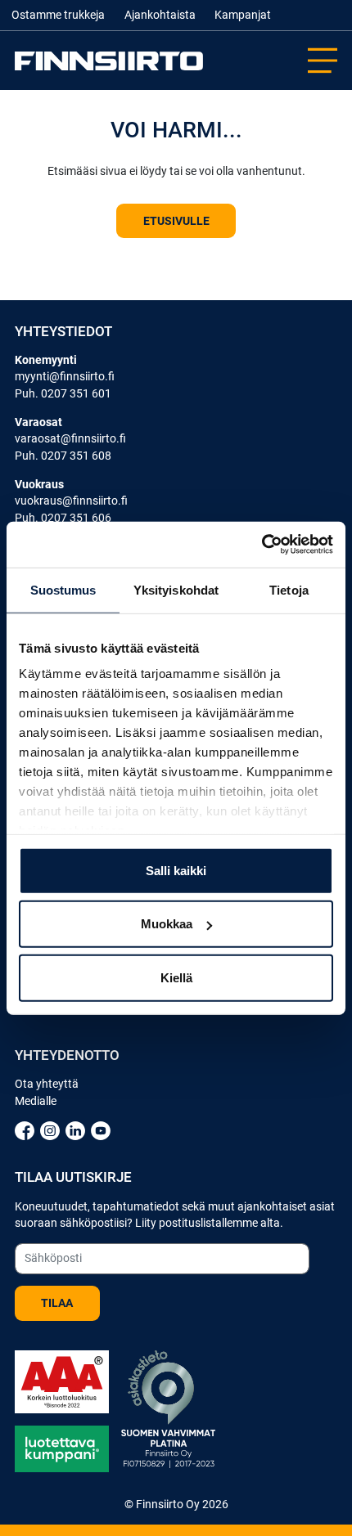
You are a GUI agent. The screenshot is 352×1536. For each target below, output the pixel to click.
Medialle (35, 1100)
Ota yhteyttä (47, 1083)
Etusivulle (176, 220)
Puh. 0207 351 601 (63, 393)
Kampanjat (242, 15)
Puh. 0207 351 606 (63, 517)
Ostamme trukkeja (58, 15)
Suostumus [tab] (63, 589)
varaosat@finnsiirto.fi (70, 438)
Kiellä (176, 977)
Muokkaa (166, 924)
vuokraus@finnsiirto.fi (71, 500)
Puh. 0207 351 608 (63, 455)
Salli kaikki (176, 870)
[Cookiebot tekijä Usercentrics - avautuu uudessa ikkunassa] (261, 544)
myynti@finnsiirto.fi (65, 376)
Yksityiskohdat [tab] (176, 589)
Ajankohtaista (160, 15)
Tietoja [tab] (289, 589)
